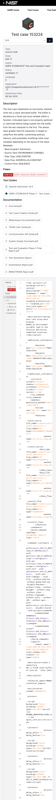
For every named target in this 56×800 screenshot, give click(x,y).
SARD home (13, 10)
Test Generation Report (20, 257)
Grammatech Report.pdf (21, 265)
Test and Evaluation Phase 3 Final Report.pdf (25, 249)
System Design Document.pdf (23, 241)
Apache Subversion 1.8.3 (21, 186)
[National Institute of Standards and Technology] (10, 3)
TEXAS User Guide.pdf (20, 227)
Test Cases (33, 10)
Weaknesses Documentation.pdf (24, 220)
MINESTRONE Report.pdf (21, 272)
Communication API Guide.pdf (23, 234)
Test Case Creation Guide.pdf (23, 213)
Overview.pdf (15, 206)
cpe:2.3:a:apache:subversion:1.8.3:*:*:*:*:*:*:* (27, 87)
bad (7, 59)
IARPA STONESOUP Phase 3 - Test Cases (29, 193)
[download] (50, 40)
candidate (10, 73)
